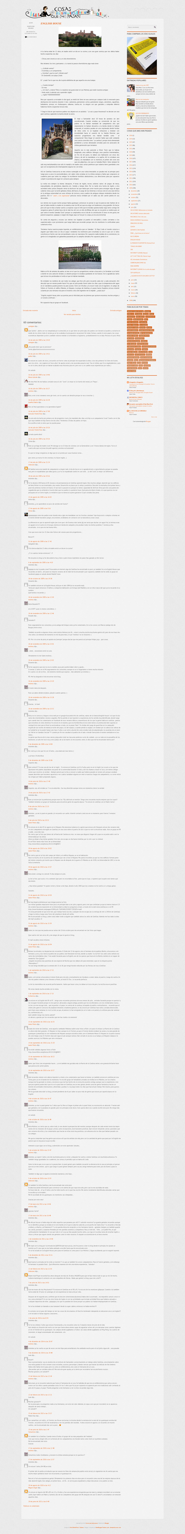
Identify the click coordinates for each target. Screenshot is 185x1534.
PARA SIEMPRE (135, 266)
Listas (150, 352)
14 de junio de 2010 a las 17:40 (39, 781)
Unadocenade (143, 322)
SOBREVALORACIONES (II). (138, 263)
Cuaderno (144, 349)
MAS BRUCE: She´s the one (138, 217)
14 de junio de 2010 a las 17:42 (39, 793)
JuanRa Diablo (33, 402)
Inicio (74, 310)
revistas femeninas (132, 368)
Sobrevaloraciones (140, 354)
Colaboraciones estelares (134, 346)
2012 (131, 178)
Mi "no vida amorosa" (146, 333)
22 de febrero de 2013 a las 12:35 (40, 1269)
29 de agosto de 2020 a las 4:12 (39, 1485)
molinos (31, 391)
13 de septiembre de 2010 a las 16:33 (41, 1022)
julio (132, 207)
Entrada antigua (115, 310)
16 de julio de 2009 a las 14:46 (39, 375)
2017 (130, 162)
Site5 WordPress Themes (77, 1527)
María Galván (32, 377)
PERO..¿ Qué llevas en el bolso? (140, 233)
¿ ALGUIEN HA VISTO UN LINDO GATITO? (143, 276)
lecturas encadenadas (146, 357)
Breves (136, 360)
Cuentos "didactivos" (133, 325)
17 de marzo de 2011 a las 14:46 (39, 1204)
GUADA (133, 227)
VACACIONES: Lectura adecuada (140, 213)
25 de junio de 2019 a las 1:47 (38, 1430)
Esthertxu (31, 996)
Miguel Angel (32, 1488)
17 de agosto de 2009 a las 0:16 (39, 508)
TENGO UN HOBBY (136, 246)
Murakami (144, 363)
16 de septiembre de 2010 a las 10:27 (41, 1070)
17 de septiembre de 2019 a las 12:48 (41, 1448)
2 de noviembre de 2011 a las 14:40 (40, 1239)
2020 (131, 152)
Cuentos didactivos (132, 352)
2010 (131, 185)
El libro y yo (131, 314)
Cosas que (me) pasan (92, 1523)
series (140, 368)
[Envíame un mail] (148, 10)
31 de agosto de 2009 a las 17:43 (40, 541)
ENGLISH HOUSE (51, 23)
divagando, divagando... (136, 382)
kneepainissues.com (115, 1527)
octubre (133, 197)
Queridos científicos (133, 335)
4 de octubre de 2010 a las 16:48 (39, 1119)
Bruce (146, 319)
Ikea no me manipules (142, 99)
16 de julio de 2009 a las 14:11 (39, 354)
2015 (131, 168)
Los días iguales (132, 344)
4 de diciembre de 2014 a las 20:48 (40, 1353)
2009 (131, 188)
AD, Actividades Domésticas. (139, 259)
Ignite (138, 363)
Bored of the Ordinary (135, 399)
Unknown (31, 465)
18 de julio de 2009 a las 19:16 (39, 476)
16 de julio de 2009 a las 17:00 (39, 411)
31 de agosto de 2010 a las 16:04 (40, 944)
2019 (131, 155)
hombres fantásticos (133, 330)
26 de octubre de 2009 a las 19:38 (40, 579)
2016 (131, 165)
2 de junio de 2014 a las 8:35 (38, 1318)
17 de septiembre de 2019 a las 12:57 (41, 1459)
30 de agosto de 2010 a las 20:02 (40, 848)
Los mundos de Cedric (133, 333)
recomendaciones (150, 316)
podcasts (130, 319)
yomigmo (31, 326)
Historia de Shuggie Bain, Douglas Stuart (141, 392)
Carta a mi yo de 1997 (142, 85)
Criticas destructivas (133, 322)
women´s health (132, 371)
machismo (130, 360)
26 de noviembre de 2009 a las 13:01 (41, 644)
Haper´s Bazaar (132, 363)
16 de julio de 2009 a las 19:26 (39, 428)
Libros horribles (143, 352)
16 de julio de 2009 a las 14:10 (39, 340)
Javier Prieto (32, 823)
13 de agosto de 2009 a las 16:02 (40, 497)
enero (133, 296)
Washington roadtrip (133, 327)
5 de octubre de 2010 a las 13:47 (39, 1150)
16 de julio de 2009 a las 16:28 (39, 400)
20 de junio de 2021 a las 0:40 (38, 1501)
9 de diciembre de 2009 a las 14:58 (40, 744)
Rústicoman (131, 349)
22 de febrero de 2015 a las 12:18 (40, 1376)
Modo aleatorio (140, 316)
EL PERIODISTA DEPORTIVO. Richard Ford (143, 243)
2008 (131, 300)
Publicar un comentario (31, 1506)
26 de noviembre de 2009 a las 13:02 (41, 660)
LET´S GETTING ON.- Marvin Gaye (141, 256)
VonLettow (32, 1432)
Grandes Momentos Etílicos (146, 330)
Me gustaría (131, 338)
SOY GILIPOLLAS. (135, 273)
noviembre (134, 194)
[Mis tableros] (161, 10)
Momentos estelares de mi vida (135, 311)
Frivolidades (138, 314)
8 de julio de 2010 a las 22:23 (38, 806)
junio (132, 280)
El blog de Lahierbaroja (136, 391)
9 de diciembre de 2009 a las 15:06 (40, 760)
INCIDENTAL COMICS (135, 397)
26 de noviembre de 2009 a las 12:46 (41, 613)
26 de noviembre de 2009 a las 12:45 (41, 597)
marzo (133, 290)
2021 (131, 149)
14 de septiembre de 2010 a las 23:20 (41, 1043)
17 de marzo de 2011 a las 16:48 (39, 1216)
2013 (131, 175)
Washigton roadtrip (132, 365)
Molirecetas (131, 354)
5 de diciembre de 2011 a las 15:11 (40, 1255)
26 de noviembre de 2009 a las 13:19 (41, 681)
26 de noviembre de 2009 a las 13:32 (41, 709)
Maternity (145, 314)
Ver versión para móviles (72, 314)
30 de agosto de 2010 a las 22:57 (40, 867)
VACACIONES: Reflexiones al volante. (142, 210)
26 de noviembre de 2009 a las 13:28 (41, 697)
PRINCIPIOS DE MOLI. (137, 223)
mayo (133, 283)
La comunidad (143, 325)
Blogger (148, 421)
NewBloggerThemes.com (102, 1527)
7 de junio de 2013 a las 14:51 (38, 1283)
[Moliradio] (155, 10)
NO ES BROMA (135, 236)
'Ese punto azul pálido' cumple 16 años (140, 406)
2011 (131, 181)
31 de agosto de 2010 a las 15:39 (40, 923)
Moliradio (148, 354)
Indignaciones (131, 316)
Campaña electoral (144, 335)
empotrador (147, 365)
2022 (131, 145)
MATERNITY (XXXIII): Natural (139, 253)
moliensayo (144, 341)
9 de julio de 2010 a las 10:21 (38, 820)
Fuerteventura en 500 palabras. (147, 360)
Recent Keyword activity (134, 341)
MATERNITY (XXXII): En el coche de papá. (143, 269)
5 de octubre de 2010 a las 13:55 (39, 1178)
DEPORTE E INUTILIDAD (138, 230)
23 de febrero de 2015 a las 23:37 (40, 1413)
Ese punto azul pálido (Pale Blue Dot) (141, 404)
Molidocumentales (138, 319)
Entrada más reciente (30, 310)
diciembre (134, 191)
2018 (131, 158)
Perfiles (152, 314)
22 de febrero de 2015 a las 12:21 (40, 1395)
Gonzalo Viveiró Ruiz (35, 414)
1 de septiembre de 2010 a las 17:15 (41, 994)
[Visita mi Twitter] (136, 10)
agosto (133, 204)
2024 (131, 139)
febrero (133, 293)
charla (140, 365)
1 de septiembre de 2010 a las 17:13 (41, 970)
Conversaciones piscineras (149, 346)
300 (132, 249)
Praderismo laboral (142, 344)
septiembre (134, 201)
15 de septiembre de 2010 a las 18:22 (41, 1057)
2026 (131, 135)
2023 (131, 142)
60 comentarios (32, 37)
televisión (145, 368)
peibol (30, 356)
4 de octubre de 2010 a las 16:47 (39, 1099)
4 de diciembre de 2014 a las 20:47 (40, 1341)
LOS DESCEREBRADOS (142, 113)
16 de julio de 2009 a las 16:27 (39, 389)
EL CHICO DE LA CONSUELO (137, 411)
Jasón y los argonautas (61, 196)
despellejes (142, 327)
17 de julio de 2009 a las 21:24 (39, 462)
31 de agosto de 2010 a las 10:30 (40, 895)
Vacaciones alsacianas (133, 357)
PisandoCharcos (139, 338)
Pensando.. (147, 311)
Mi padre (149, 327)
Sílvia (30, 511)
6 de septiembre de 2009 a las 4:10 (40, 562)
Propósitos (138, 349)
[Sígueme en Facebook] (142, 10)
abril (132, 286)
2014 (131, 172)
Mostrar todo (154, 417)
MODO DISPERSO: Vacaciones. (139, 220)
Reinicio (131, 412)
